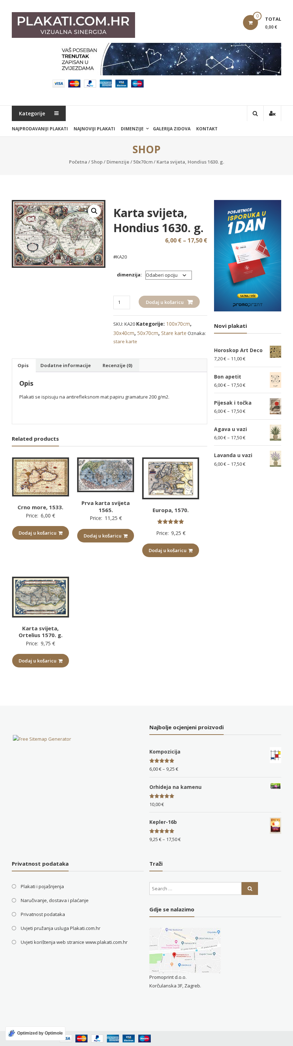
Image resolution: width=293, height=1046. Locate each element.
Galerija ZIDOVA (171, 129)
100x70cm (178, 323)
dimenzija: (129, 274)
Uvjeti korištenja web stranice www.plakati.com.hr (74, 942)
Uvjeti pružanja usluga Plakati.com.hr (60, 928)
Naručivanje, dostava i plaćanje (55, 900)
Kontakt (207, 129)
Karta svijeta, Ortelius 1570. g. (41, 632)
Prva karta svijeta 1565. (105, 506)
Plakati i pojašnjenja (42, 886)
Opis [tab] (23, 365)
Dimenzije (117, 162)
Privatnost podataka (43, 914)
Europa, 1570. (171, 510)
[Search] (250, 888)
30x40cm (123, 333)
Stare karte (174, 333)
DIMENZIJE (132, 129)
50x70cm (143, 162)
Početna (78, 162)
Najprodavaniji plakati (40, 129)
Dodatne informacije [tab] (65, 365)
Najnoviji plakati (94, 129)
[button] (94, 211)
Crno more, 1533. (40, 507)
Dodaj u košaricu (165, 302)
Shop (97, 162)
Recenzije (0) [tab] (117, 365)
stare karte (125, 341)
